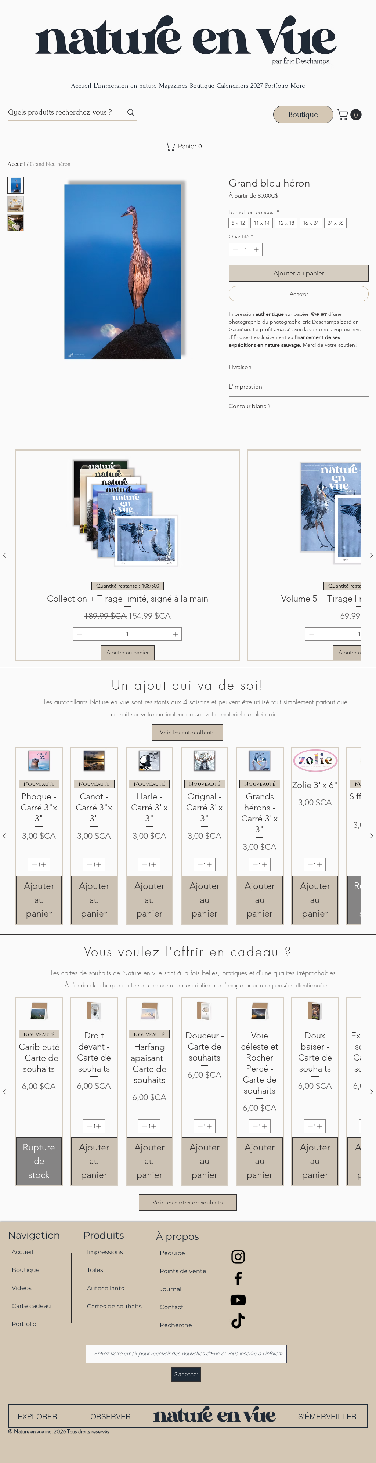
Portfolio (24, 1324)
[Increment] (256, 249)
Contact (172, 1307)
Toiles (95, 1270)
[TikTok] (238, 1322)
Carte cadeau (31, 1306)
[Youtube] (238, 1300)
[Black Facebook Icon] (238, 1278)
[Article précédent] (4, 555)
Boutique (26, 1270)
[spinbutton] (245, 249)
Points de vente (183, 1271)
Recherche (176, 1325)
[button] (350, 114)
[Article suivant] (371, 555)
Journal (170, 1289)
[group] (188, 555)
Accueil (16, 163)
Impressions (105, 1252)
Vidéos (22, 1288)
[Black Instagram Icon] (238, 1257)
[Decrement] (234, 249)
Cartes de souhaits (111, 1306)
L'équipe (172, 1253)
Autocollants (105, 1288)
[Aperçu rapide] (39, 761)
